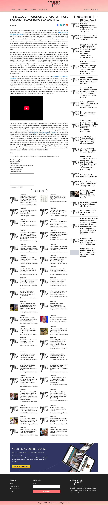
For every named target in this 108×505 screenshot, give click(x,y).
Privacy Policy (14, 486)
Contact (12, 491)
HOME (13, 10)
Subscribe (46, 492)
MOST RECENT (22, 10)
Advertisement (14, 489)
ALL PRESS (33, 10)
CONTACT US (43, 10)
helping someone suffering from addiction (43, 133)
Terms (12, 484)
